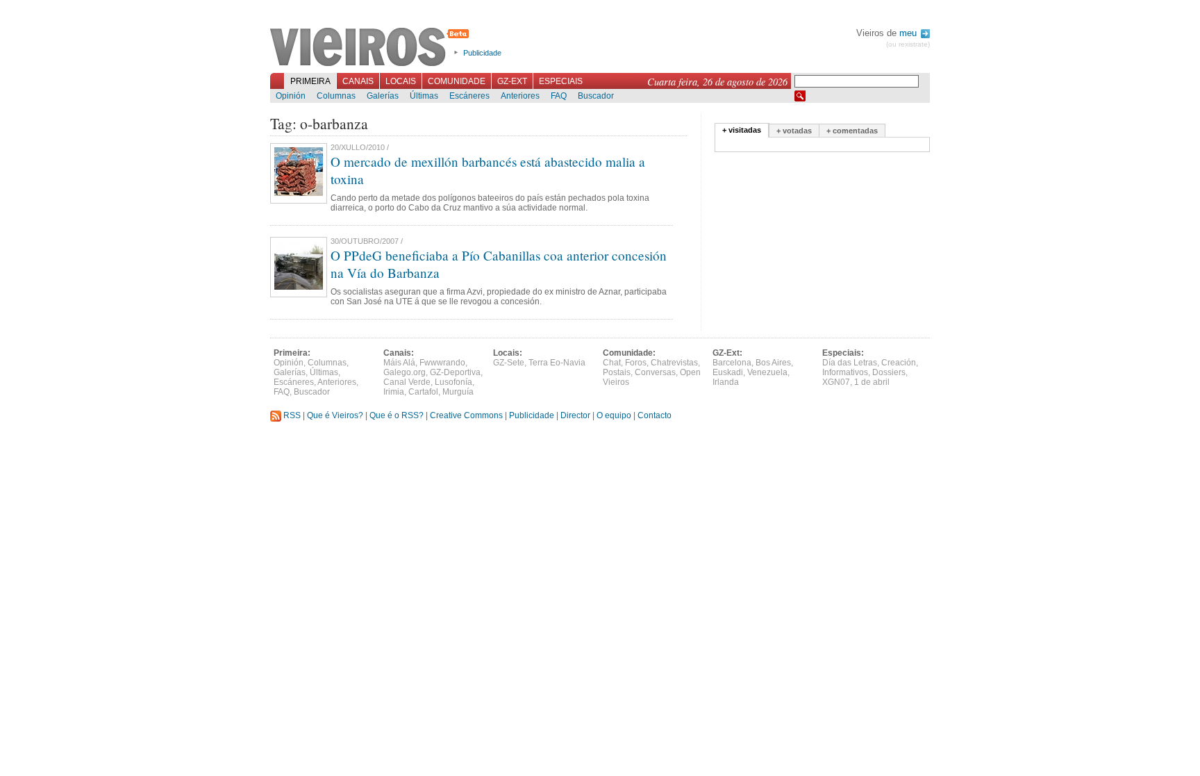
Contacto (655, 415)
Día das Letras (849, 363)
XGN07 (836, 382)
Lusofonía (453, 382)
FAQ (559, 96)
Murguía (458, 392)
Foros (636, 363)
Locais (400, 81)
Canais (358, 81)
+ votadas (794, 130)
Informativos (845, 372)
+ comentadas (852, 130)
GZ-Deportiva (455, 372)
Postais (617, 372)
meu (909, 33)
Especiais (561, 81)
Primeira (310, 81)
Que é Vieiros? (335, 415)
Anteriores (520, 96)
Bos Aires (773, 363)
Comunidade (456, 81)
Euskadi (727, 372)
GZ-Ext (512, 81)
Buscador (596, 96)
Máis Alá (399, 363)
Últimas (424, 96)
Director (575, 415)
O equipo (614, 415)
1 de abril (872, 382)
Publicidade (482, 53)
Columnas (336, 96)
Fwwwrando (442, 363)
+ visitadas (741, 130)
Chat (612, 363)
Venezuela (767, 372)
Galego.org (404, 372)
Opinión (291, 96)
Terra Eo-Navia (556, 363)
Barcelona (731, 363)
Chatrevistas (674, 363)
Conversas (655, 372)
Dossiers (889, 372)
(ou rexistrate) (908, 44)
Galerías (383, 96)
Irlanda (725, 382)
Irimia (393, 392)
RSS (291, 415)
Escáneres (469, 96)
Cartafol (423, 392)
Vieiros (372, 48)
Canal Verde (407, 382)
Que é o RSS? (396, 415)
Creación (898, 363)
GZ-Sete (508, 363)
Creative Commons (466, 415)
